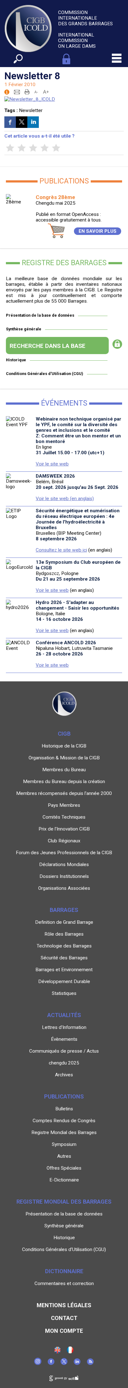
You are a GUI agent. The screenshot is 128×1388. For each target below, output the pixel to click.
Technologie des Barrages (64, 946)
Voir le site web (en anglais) (65, 498)
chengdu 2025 (64, 1063)
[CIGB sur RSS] (90, 1363)
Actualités (64, 1015)
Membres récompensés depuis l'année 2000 (64, 793)
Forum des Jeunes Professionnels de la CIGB (64, 852)
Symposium (64, 1144)
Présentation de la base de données (40, 315)
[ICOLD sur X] (64, 1363)
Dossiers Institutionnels (64, 876)
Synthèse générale (23, 329)
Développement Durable (64, 981)
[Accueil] (70, 1352)
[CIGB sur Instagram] (37, 1363)
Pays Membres (64, 805)
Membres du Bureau (64, 769)
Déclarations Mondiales (64, 864)
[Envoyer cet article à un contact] (17, 92)
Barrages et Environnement (64, 969)
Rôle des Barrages (64, 934)
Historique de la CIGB (64, 746)
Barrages (64, 910)
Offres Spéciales (64, 1168)
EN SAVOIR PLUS (98, 231)
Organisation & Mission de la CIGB (64, 758)
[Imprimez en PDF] (27, 92)
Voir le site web (52, 464)
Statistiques (64, 993)
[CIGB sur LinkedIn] (77, 1363)
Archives (64, 1075)
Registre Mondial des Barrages (64, 1132)
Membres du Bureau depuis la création (64, 781)
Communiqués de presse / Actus (64, 1051)
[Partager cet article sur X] (21, 122)
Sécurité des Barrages (64, 958)
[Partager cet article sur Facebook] (10, 122)
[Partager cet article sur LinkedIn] (33, 122)
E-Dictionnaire (64, 1180)
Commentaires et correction (64, 1283)
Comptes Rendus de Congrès (64, 1120)
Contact (64, 1318)
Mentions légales (64, 1305)
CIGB (64, 733)
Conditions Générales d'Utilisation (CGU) (44, 373)
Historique (16, 360)
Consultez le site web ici (61, 550)
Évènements (64, 1039)
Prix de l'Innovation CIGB (64, 829)
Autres (64, 1156)
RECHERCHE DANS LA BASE (47, 345)
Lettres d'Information (64, 1027)
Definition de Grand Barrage (64, 922)
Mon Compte (64, 1330)
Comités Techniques (64, 817)
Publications (64, 1096)
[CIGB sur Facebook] (51, 1363)
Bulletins (64, 1109)
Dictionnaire (64, 1271)
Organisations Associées (64, 888)
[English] (57, 1352)
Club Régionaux (64, 841)
